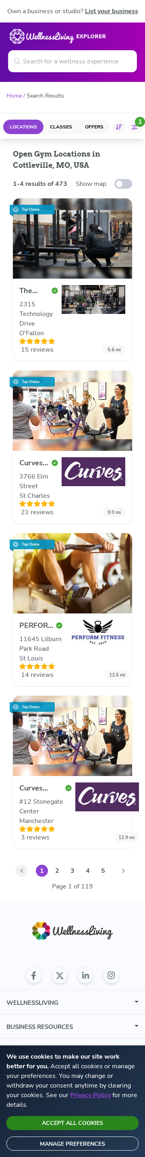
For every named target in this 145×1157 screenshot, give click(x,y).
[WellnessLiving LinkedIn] (85, 975)
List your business (111, 11)
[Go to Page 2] (123, 871)
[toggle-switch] (123, 184)
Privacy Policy (90, 1095)
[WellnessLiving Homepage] (72, 930)
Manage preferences (72, 1144)
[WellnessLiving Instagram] (111, 975)
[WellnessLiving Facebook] (34, 975)
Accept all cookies (72, 1123)
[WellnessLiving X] (60, 975)
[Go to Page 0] (22, 871)
